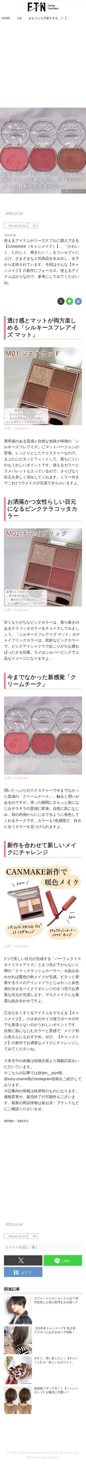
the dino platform (48, 1457)
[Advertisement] (43, 64)
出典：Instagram (16, 428)
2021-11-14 (14, 213)
